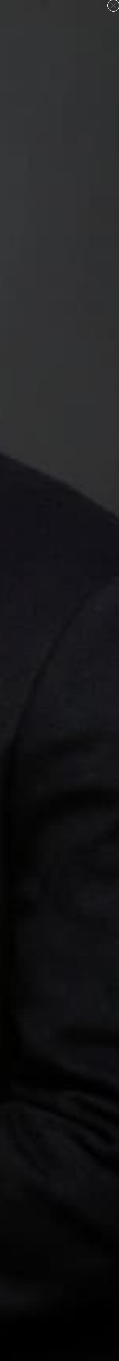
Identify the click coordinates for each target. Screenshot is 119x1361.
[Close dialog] (113, 5)
